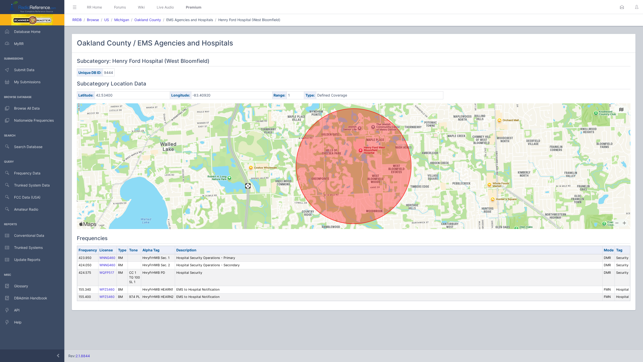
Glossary (21, 286)
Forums (120, 7)
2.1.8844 (83, 356)
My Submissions (27, 82)
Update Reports (27, 259)
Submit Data (24, 70)
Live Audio (165, 7)
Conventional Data (29, 235)
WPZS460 (107, 289)
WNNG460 (107, 258)
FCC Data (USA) (27, 197)
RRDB (77, 20)
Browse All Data (27, 108)
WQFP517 (106, 273)
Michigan (121, 20)
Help (18, 322)
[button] (622, 7)
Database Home (27, 31)
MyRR (19, 43)
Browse (93, 20)
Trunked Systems (28, 247)
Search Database (28, 147)
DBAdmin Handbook (30, 298)
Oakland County (147, 20)
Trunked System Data (32, 185)
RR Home (94, 7)
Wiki (141, 7)
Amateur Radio (26, 209)
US (106, 20)
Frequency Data (27, 173)
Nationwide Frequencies (34, 120)
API (17, 310)
